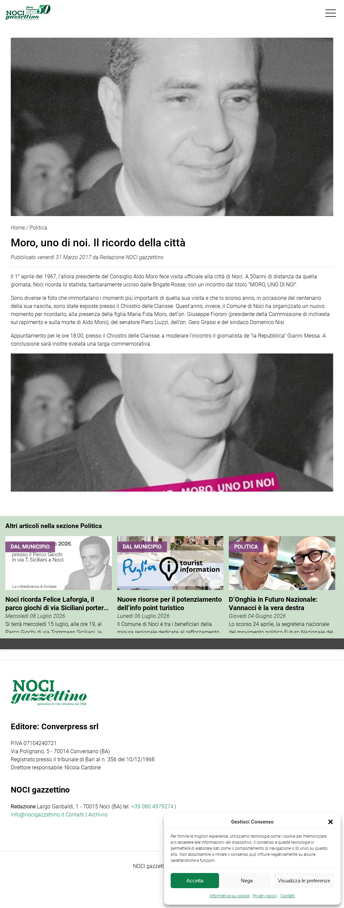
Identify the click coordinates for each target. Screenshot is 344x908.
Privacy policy (265, 896)
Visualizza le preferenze (304, 880)
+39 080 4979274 (152, 806)
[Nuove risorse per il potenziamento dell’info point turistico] (170, 584)
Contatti (75, 814)
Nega (247, 880)
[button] (330, 821)
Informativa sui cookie (229, 896)
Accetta (194, 880)
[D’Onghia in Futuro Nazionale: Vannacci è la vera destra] (282, 584)
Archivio (98, 814)
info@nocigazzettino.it (37, 814)
